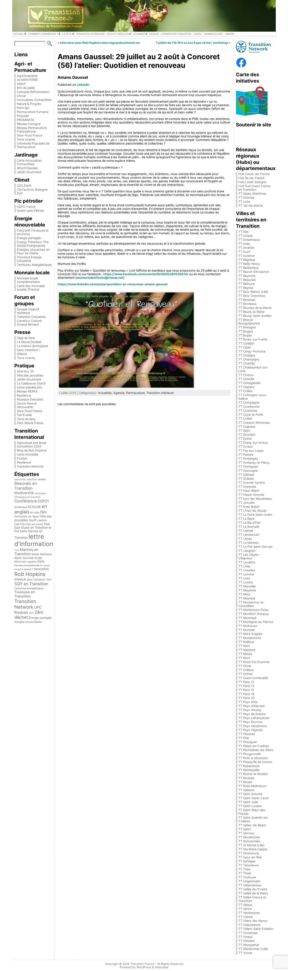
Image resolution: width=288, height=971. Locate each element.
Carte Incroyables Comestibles (29, 162)
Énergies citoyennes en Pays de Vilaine (33, 251)
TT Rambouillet (249, 770)
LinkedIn (83, 84)
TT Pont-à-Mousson (253, 758)
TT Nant (244, 646)
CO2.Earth (24, 185)
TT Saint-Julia (248, 802)
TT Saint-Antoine (250, 794)
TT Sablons (246, 790)
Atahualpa (161, 967)
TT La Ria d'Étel (249, 522)
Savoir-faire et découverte (27, 405)
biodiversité (24, 493)
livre (16, 550)
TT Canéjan (246, 343)
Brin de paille (26, 88)
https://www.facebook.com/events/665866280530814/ (145, 274)
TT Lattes (245, 538)
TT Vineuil (245, 937)
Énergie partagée (29, 238)
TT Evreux (245, 446)
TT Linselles (246, 570)
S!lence (22, 354)
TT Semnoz (246, 833)
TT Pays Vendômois (252, 726)
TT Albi (243, 231)
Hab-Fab (19, 524)
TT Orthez (245, 674)
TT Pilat (243, 738)
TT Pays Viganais (250, 730)
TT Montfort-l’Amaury (253, 614)
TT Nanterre (246, 650)
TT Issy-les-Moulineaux (255, 498)
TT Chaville (246, 379)
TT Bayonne (246, 275)
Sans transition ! (28, 350)
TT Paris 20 (246, 698)
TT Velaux (245, 905)
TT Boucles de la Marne (255, 307)
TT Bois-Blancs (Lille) (253, 291)
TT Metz (244, 594)
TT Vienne (245, 917)
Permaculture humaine (32, 112)
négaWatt (32, 561)
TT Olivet (244, 666)
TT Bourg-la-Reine (251, 311)
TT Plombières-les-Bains (255, 750)
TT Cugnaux (247, 426)
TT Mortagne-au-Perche (255, 622)
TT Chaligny (246, 355)
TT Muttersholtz (249, 638)
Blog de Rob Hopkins (32, 450)
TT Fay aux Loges (251, 450)
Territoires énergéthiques (34, 265)
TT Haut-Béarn (248, 490)
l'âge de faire (26, 338)
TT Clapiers (246, 387)
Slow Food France (29, 135)
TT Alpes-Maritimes (252, 193)
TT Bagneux (246, 259)
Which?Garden (27, 168)
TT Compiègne (248, 402)
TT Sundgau (247, 861)
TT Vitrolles (246, 941)
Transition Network (30, 466)
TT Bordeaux (247, 303)
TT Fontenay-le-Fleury (254, 462)
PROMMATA (25, 120)
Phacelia (23, 116)
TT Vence (245, 909)
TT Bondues (247, 299)
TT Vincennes (248, 933)
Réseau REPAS (27, 391)
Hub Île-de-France (251, 178)
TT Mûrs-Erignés (250, 634)
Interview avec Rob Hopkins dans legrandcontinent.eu (100, 42)
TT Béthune (246, 283)
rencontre (41, 569)
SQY (49, 579)
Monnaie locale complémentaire (28, 280)
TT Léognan (246, 550)
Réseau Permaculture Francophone (32, 129)
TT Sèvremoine (249, 837)
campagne (40, 493)
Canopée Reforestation (33, 92)
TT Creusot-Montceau (254, 422)
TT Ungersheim (249, 881)
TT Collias (245, 391)
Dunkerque (20, 507)
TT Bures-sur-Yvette (252, 339)
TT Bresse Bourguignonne (249, 321)
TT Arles (244, 243)
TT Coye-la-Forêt (250, 414)
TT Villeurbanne (249, 925)
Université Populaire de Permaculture (33, 145)
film (43, 512)
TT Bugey (245, 335)
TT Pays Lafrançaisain (253, 718)
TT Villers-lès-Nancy (253, 921)
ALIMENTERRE (27, 80)
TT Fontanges (248, 458)
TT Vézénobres (249, 913)
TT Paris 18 (246, 694)
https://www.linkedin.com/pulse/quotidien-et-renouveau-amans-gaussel (113, 284)
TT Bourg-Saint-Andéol (254, 315)
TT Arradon (246, 247)
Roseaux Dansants (30, 399)
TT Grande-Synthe (251, 482)
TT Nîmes (245, 654)
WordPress (144, 967)
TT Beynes (245, 287)
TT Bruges (245, 331)
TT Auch (244, 251)
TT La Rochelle (248, 526)
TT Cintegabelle (249, 383)
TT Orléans (246, 670)
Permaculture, (136, 393)
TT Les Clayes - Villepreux (249, 556)
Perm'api (23, 108)
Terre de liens (26, 419)
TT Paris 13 (246, 686)
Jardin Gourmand (29, 172)
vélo (31, 612)
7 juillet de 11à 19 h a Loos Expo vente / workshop (192, 42)
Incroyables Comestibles (34, 100)
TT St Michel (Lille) (251, 845)
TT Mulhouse (247, 626)
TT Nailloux (246, 642)
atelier (42, 479)
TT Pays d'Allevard (251, 706)
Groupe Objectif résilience (28, 311)
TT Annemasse (249, 239)
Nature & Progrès (29, 104)
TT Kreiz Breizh (249, 506)
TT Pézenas (246, 734)
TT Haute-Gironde (251, 494)
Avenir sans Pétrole (30, 210)
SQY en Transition (31, 583)
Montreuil (20, 561)
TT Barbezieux (248, 267)
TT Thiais (245, 873)
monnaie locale (32, 558)
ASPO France (26, 206)
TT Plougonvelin (249, 754)
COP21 (43, 501)
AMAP (21, 84)
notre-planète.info (29, 387)
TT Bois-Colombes (251, 295)
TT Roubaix (246, 778)
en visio (34, 512)
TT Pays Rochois (250, 722)
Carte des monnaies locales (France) (31, 287)
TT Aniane (245, 235)
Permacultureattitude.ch (28, 565)
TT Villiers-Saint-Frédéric (255, 929)
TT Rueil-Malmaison (252, 786)
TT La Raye (246, 518)
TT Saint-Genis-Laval (253, 798)
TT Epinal (245, 438)
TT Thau (244, 869)
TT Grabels (246, 478)
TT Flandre (245, 454)
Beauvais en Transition (25, 486)
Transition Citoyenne (31, 317)
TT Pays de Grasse (251, 714)
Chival (21, 96)
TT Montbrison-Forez (253, 610)
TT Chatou (245, 375)
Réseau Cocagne (29, 124)
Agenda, (119, 393)
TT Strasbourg (248, 853)
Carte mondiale (27, 454)
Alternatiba (20, 479)
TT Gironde (246, 197)
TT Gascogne (248, 470)
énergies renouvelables (28, 621)
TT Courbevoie (248, 406)
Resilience (24, 395)
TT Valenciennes (249, 885)
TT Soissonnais (249, 841)
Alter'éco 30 (25, 371)
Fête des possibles (30, 375)
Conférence (25, 501)
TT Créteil (245, 418)
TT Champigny (248, 359)
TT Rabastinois (249, 766)
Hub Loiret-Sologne (252, 182)
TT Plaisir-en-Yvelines (253, 746)
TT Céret (244, 347)
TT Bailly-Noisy (249, 263)
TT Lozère (245, 582)
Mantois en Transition (26, 552)
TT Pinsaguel (247, 742)
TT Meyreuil (246, 598)
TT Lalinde (245, 530)
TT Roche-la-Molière (253, 774)
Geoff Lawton (38, 520)
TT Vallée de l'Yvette (252, 889)
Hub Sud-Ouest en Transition (32, 525)
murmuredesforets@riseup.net (99, 277)
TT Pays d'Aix (248, 702)
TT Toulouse (247, 877)
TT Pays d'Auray (249, 710)
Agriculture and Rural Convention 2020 (31, 444)
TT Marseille (247, 586)
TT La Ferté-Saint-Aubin (255, 514)
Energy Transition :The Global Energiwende (32, 243)
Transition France (142, 964)
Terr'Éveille (24, 415)
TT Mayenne (247, 590)
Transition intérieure (160, 393)
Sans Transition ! (36, 579)
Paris (41, 561)
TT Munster (246, 630)
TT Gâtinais (246, 474)
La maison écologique (32, 346)
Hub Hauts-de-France (254, 174)
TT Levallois (246, 562)
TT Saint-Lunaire (250, 806)
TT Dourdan (246, 434)
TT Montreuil (247, 618)
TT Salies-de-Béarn (252, 825)
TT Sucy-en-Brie (250, 857)
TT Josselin (246, 502)
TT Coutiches (247, 410)
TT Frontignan (248, 466)
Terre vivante (26, 139)
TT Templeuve (248, 865)
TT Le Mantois (248, 542)
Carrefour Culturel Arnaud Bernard (29, 322)
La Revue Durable (29, 342)
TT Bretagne (247, 327)
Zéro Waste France (30, 423)
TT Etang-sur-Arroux (253, 442)
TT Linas (244, 566)
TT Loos (244, 578)
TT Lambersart (248, 534)
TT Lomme (246, 574)
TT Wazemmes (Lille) (253, 949)
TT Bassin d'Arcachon (253, 271)
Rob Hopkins (29, 574)
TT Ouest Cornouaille (253, 678)
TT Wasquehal (248, 945)
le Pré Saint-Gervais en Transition (32, 532)
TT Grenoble (247, 486)
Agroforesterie (27, 76)
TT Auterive (246, 255)
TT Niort (244, 658)
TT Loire (244, 201)
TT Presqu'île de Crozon (255, 762)
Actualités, (105, 393)
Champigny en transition (27, 497)
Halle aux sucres (34, 524)
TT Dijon (244, 430)
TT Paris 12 (246, 682)
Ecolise (22, 458)
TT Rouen (245, 782)
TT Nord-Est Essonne (253, 662)
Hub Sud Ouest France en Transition (254, 187)
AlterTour (32, 479)
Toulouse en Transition (24, 594)
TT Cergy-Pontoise (251, 351)
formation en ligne (26, 516)
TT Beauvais (247, 279)
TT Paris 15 (246, 690)
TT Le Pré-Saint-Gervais (255, 546)
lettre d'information (33, 540)
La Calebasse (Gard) (31, 383)
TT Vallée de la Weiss (253, 893)
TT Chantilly (246, 363)
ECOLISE (34, 507)
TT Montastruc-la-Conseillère (251, 604)
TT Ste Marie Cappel (252, 849)
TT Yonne (245, 953)
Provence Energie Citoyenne (29, 259)
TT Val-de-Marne (250, 205)
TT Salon (244, 829)
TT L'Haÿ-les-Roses (252, 510)
